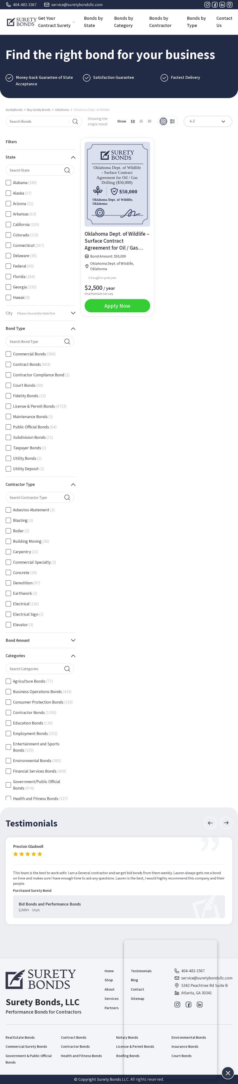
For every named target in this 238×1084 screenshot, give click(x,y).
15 (141, 121)
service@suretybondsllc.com (76, 4)
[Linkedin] (222, 4)
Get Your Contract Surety (54, 21)
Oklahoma (62, 110)
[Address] (229, 4)
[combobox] (208, 121)
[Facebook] (215, 4)
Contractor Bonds (75, 1046)
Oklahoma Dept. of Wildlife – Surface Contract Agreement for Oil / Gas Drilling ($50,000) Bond (117, 240)
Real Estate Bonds (20, 1037)
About (110, 989)
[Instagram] (207, 4)
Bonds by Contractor (160, 21)
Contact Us (224, 21)
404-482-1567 (24, 4)
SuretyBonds (14, 110)
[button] (210, 823)
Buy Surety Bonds (38, 110)
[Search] (75, 121)
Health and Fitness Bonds (81, 1055)
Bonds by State (93, 21)
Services (112, 998)
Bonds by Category (123, 21)
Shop (109, 980)
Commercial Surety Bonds (26, 1046)
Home (109, 970)
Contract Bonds (73, 1037)
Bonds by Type (196, 21)
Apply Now (117, 305)
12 (133, 121)
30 (149, 121)
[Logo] (22, 22)
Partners (112, 1007)
